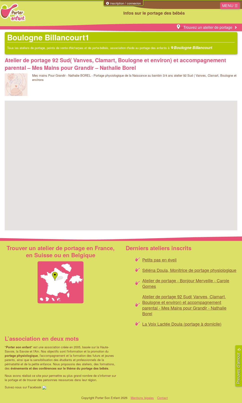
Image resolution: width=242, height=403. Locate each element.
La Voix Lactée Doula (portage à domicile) (181, 324)
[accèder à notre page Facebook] (44, 387)
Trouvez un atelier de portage (207, 27)
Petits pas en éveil (159, 259)
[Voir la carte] (60, 282)
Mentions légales (142, 397)
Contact (162, 397)
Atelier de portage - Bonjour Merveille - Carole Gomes (185, 283)
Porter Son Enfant (13, 12)
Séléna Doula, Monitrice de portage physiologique (189, 270)
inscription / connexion (125, 3)
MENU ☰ (230, 5)
